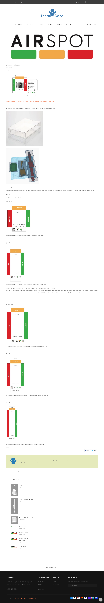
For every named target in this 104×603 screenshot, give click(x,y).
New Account (56, 584)
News (41, 24)
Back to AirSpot (52, 567)
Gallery (49, 24)
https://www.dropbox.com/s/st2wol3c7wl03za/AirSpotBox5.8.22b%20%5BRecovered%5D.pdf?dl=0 (30, 101)
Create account (90, 2)
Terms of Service (42, 587)
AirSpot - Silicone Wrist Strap (26, 499)
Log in (78, 2)
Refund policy (41, 589)
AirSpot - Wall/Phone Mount (26, 517)
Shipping (40, 584)
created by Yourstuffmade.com (29, 598)
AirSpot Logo (22, 546)
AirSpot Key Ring (23, 485)
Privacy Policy (41, 581)
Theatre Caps (18, 24)
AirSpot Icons (22, 526)
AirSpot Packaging (23, 532)
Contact (59, 24)
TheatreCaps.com (17, 598)
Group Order (31, 24)
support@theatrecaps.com (18, 2)
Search (68, 24)
